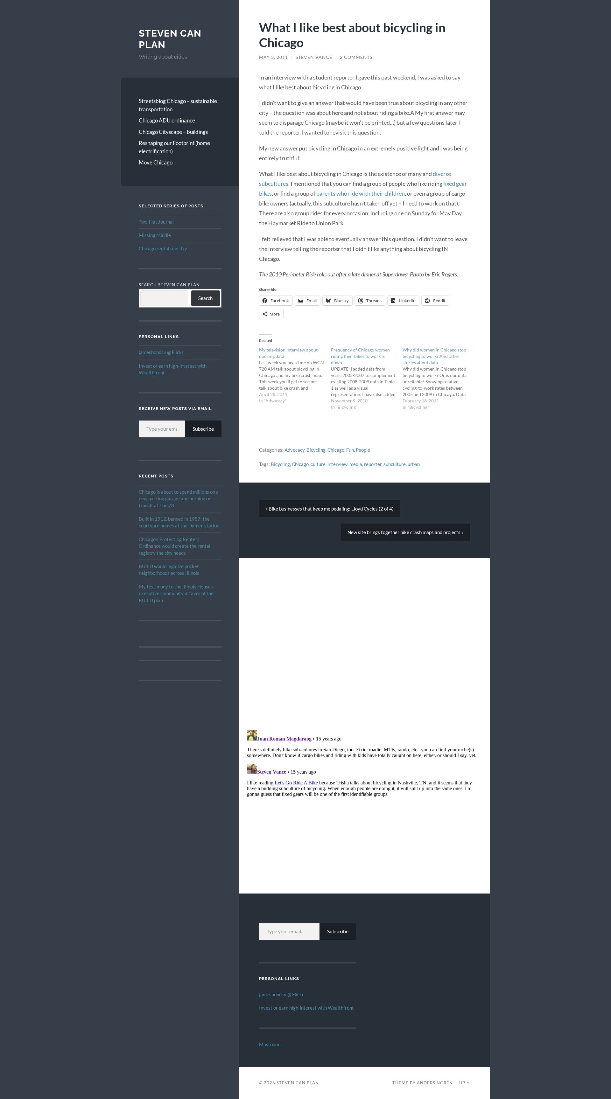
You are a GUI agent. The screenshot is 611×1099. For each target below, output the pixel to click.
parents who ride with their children (360, 193)
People (363, 450)
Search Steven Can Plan (169, 284)
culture (318, 464)
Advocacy (294, 450)
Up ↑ (464, 1082)
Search (205, 298)
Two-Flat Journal (156, 222)
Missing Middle (155, 235)
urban (414, 464)
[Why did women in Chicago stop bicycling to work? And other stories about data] (438, 378)
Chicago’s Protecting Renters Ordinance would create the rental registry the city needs (174, 546)
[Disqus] (364, 637)
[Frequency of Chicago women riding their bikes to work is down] (367, 378)
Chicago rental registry (163, 248)
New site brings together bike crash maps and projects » (406, 532)
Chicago (335, 450)
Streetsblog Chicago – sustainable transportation (178, 105)
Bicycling (316, 450)
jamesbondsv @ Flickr (161, 352)
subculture (394, 464)
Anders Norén (435, 1082)
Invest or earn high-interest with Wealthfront (306, 1008)
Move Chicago (155, 162)
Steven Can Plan (298, 1082)
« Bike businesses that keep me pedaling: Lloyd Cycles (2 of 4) (329, 508)
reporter (373, 464)
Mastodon (269, 1044)
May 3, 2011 (273, 57)
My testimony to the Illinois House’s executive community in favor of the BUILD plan (176, 593)
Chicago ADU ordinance (167, 120)
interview (337, 464)
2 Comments (356, 57)
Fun (350, 450)
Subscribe (203, 429)
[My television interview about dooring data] (295, 375)
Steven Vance (314, 57)
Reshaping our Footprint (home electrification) (174, 147)
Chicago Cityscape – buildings (173, 132)
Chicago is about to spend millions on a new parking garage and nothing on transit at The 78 (179, 498)
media (355, 464)
